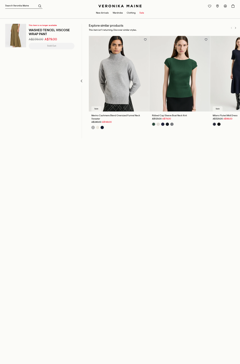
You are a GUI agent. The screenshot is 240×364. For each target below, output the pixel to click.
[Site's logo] (120, 6)
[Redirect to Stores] (217, 6)
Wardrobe (118, 13)
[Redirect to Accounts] (225, 6)
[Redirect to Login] (210, 6)
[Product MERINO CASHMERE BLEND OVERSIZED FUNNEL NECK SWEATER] (119, 73)
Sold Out (51, 46)
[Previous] (231, 28)
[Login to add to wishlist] (145, 39)
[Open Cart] (233, 6)
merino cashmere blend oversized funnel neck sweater (115, 117)
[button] (40, 6)
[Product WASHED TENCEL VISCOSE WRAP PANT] (15, 35)
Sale (141, 13)
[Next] (235, 28)
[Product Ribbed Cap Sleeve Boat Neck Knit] (179, 73)
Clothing (131, 13)
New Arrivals (102, 13)
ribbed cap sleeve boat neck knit (169, 116)
